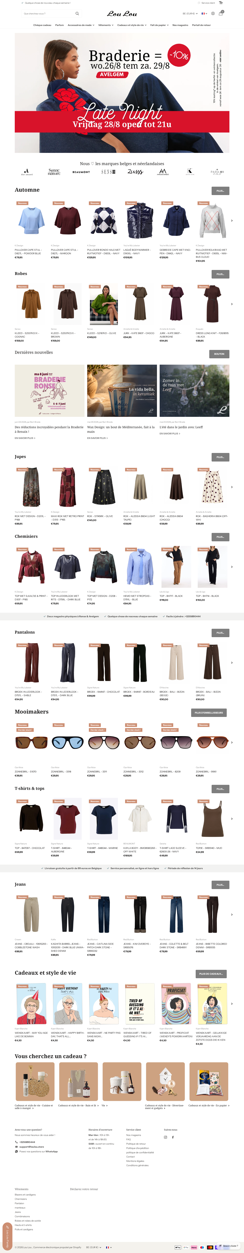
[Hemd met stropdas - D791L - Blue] (140, 567)
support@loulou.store (31, 1146)
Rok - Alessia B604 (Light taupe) (139, 518)
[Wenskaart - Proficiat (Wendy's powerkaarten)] (176, 1004)
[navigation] (231, 221)
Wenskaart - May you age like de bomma (31, 1034)
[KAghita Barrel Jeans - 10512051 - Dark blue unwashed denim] (68, 915)
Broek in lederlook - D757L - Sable (28, 693)
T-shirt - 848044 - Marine (102, 848)
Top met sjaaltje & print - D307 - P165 (31, 597)
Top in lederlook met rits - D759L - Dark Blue (65, 597)
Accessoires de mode (80, 25)
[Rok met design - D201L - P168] (31, 487)
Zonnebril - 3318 (61, 771)
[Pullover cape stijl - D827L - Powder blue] (31, 221)
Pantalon (19, 1203)
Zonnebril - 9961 (206, 771)
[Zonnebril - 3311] (104, 742)
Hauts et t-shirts (23, 1225)
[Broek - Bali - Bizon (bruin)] (212, 663)
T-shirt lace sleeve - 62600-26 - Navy (173, 850)
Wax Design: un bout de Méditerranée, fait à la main (122, 405)
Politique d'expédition (137, 1148)
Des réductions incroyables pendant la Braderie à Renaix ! (50, 405)
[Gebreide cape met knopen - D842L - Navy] (176, 221)
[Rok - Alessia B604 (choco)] (176, 487)
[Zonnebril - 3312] (140, 742)
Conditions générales (137, 1165)
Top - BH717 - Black (171, 595)
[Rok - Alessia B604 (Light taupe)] (140, 487)
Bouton (219, 353)
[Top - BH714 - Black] (212, 567)
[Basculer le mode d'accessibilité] (221, 3)
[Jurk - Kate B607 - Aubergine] (176, 304)
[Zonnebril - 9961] (212, 742)
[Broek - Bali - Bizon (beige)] (176, 663)
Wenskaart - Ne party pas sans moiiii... (104, 1034)
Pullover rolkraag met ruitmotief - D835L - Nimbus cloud (211, 253)
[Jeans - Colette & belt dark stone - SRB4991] (176, 915)
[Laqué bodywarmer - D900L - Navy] (140, 221)
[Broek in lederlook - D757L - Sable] (31, 663)
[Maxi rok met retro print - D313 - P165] (68, 487)
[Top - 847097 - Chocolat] (31, 819)
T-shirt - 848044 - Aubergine (61, 850)
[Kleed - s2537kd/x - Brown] (68, 304)
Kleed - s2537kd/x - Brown (63, 335)
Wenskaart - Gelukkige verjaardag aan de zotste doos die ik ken (211, 1036)
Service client (133, 1129)
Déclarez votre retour (84, 1189)
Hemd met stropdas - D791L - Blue (137, 597)
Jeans (18, 1212)
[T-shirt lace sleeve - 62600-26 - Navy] (176, 819)
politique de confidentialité (140, 1152)
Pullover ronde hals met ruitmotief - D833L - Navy (103, 251)
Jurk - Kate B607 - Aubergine (170, 335)
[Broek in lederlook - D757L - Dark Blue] (68, 663)
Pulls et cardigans (24, 1229)
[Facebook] (173, 1137)
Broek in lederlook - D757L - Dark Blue (64, 693)
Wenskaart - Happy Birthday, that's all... (68, 1034)
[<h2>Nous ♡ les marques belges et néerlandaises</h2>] (27, 172)
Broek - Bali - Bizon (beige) (172, 693)
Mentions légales (135, 1161)
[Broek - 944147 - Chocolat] (104, 663)
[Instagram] (165, 1137)
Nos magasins (180, 25)
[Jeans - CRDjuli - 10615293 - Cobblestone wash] (31, 915)
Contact (130, 1156)
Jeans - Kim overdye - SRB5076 (137, 945)
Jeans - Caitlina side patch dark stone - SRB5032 (100, 947)
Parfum (59, 25)
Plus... (220, 190)
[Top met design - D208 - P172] (104, 567)
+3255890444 (27, 1142)
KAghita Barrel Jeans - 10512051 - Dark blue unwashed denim (67, 947)
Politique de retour (136, 1143)
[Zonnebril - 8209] (176, 742)
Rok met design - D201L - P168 (30, 518)
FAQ (128, 1139)
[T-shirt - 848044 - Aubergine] (68, 819)
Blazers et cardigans (25, 1194)
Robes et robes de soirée (28, 1220)
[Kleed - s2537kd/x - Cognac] (31, 304)
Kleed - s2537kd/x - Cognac (27, 335)
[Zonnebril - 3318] (68, 742)
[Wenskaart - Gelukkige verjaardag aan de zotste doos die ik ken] (212, 1004)
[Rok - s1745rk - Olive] (104, 487)
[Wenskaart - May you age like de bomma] (31, 1004)
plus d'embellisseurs (209, 712)
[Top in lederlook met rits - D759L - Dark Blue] (68, 567)
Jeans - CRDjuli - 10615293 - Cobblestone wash (31, 945)
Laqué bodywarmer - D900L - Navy (137, 251)
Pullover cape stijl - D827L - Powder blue (28, 251)
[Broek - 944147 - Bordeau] (140, 663)
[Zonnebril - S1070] (31, 742)
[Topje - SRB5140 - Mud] (212, 819)
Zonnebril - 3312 (133, 771)
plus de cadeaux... (211, 973)
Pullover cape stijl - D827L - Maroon (64, 251)
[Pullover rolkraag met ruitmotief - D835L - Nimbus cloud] (212, 221)
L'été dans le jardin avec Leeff (194, 402)
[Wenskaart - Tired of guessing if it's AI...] (140, 1004)
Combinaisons (22, 1216)
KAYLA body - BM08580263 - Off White (140, 850)
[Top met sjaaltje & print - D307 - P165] (31, 567)
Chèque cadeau (42, 25)
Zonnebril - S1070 (25, 771)
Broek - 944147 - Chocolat (103, 691)
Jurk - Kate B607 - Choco (138, 333)
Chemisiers (21, 1198)
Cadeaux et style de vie (130, 25)
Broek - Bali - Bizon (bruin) (208, 693)
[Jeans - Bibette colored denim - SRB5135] (212, 915)
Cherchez (77, 13)
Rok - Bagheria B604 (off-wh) (212, 518)
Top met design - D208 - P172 (102, 597)
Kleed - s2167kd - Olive (101, 333)
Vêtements (104, 25)
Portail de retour (201, 25)
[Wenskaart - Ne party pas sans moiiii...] (104, 1004)
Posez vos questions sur (38, 1151)
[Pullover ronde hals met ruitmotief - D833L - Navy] (104, 221)
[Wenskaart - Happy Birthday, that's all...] (68, 1004)
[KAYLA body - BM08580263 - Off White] (140, 819)
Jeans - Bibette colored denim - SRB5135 (211, 945)
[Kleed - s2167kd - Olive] (104, 304)
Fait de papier (158, 25)
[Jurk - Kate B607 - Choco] (140, 304)
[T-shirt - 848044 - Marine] (104, 819)
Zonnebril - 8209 (170, 771)
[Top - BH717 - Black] (176, 567)
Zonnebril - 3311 (97, 771)
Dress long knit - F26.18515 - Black (212, 335)
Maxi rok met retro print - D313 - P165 (67, 518)
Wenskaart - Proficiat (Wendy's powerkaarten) (176, 1034)
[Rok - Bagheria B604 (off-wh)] (212, 487)
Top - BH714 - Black (207, 595)
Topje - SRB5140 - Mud (209, 848)
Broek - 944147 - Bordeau (139, 691)
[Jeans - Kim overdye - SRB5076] (140, 915)
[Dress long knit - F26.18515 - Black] (212, 304)
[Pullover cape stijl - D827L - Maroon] (68, 221)
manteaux (20, 1207)
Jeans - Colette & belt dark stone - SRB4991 (174, 945)
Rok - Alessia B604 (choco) (171, 518)
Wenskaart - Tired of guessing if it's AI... (137, 1034)
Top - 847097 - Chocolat (30, 848)
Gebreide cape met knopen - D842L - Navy (175, 251)
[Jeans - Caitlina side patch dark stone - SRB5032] (104, 915)
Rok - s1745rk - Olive (100, 516)
